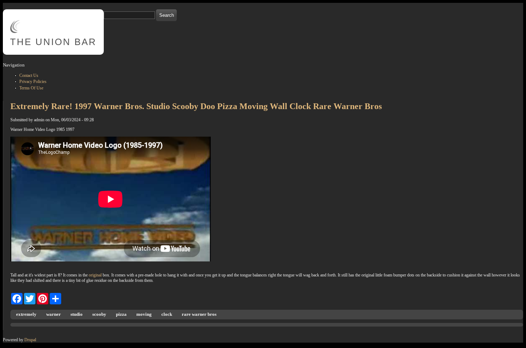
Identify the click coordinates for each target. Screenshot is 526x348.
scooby (99, 314)
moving (144, 314)
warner (53, 314)
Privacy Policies (33, 81)
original (95, 275)
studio (76, 314)
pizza (121, 314)
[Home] (15, 31)
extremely (26, 314)
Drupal (30, 339)
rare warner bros (199, 314)
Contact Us (28, 75)
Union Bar (53, 42)
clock (166, 314)
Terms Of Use (31, 87)
